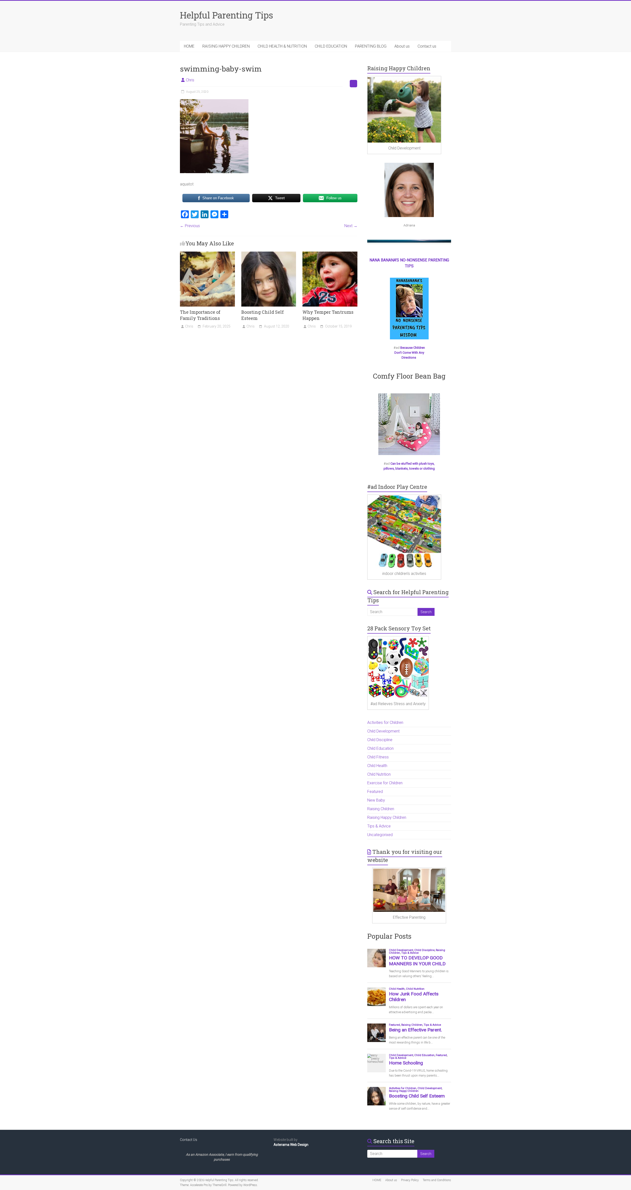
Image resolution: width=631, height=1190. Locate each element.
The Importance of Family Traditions (200, 315)
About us (402, 46)
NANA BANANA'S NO (387, 260)
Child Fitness (378, 757)
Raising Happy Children (386, 817)
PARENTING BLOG (370, 46)
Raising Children (380, 808)
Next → (350, 225)
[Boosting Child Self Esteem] (268, 254)
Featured (375, 791)
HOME (189, 46)
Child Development (383, 731)
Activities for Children (385, 722)
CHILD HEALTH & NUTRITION (282, 46)
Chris (190, 80)
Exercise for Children (385, 783)
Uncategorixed (380, 834)
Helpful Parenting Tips (226, 15)
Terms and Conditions (437, 1180)
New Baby (376, 800)
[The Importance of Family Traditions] (207, 254)
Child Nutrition (379, 774)
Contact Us (188, 1140)
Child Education (380, 748)
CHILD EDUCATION (331, 46)
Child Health (377, 765)
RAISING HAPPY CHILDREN (226, 46)
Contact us (427, 46)
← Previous (190, 225)
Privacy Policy (410, 1180)
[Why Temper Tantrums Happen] (329, 254)
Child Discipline (379, 739)
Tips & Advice (379, 826)
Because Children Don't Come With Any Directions (409, 352)
